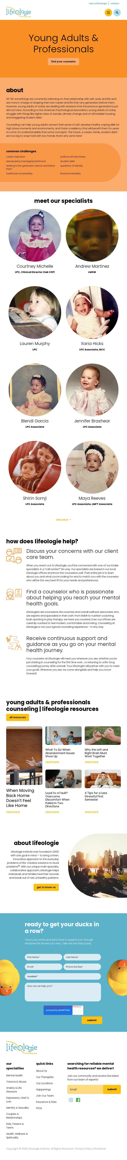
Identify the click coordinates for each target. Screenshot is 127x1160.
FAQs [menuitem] (39, 1108)
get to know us (46, 887)
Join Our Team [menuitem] (45, 1095)
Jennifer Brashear (92, 421)
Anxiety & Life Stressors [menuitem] (14, 1089)
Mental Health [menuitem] (14, 1075)
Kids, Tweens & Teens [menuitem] (15, 1125)
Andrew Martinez (92, 266)
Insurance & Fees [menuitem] (46, 1102)
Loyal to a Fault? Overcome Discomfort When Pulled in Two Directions (57, 799)
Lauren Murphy (35, 343)
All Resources (17, 717)
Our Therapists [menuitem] (45, 1077)
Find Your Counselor (63, 61)
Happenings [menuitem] (43, 1089)
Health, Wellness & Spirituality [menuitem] (17, 1135)
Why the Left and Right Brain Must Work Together (96, 753)
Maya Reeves (92, 498)
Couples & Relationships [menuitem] (14, 1115)
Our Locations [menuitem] (44, 1083)
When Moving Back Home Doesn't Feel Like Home (20, 798)
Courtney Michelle (35, 266)
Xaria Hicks (92, 343)
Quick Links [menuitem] (44, 1063)
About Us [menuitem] (41, 1071)
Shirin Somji (35, 498)
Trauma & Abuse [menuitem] (16, 1081)
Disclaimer (100, 1149)
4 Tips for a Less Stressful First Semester (96, 796)
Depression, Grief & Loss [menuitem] (17, 1099)
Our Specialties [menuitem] (15, 1065)
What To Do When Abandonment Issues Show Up (60, 753)
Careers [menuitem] (114, 3)
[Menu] (108, 12)
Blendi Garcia (34, 421)
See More (62, 519)
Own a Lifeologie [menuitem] (98, 3)
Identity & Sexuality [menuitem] (17, 1108)
